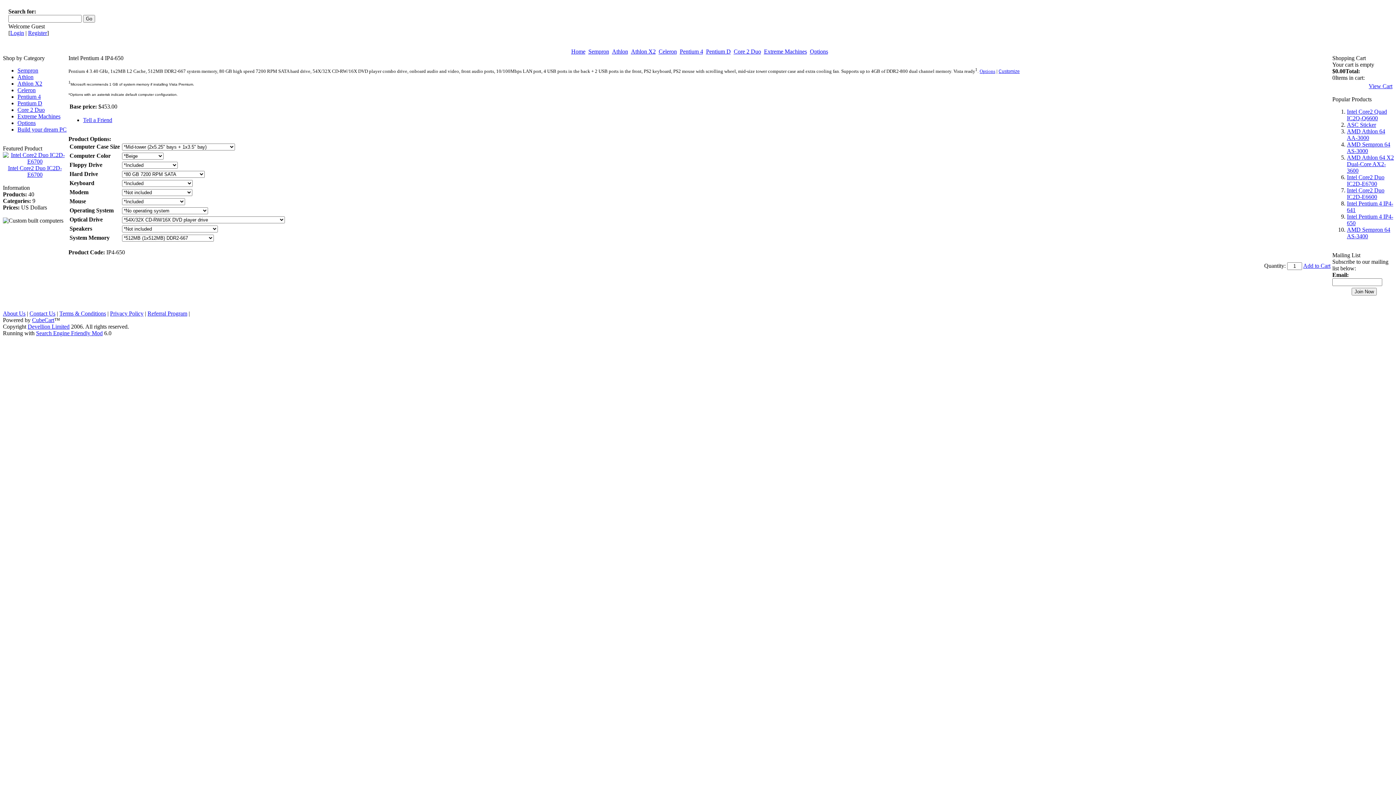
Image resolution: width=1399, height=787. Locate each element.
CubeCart (43, 320)
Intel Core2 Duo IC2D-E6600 (1365, 193)
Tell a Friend (97, 120)
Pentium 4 (691, 51)
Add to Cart (1317, 266)
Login (17, 33)
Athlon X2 (643, 51)
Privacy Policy (127, 313)
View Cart (1380, 86)
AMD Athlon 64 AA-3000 (1366, 134)
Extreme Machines (785, 51)
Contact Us (42, 313)
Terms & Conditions (82, 313)
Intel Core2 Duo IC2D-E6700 (35, 171)
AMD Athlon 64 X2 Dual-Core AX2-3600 (1370, 164)
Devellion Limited (49, 327)
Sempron (598, 51)
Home (578, 51)
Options (819, 51)
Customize (1009, 71)
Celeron (668, 51)
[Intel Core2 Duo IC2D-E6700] (35, 161)
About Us (14, 313)
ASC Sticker (1361, 125)
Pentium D (718, 51)
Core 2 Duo (747, 51)
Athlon (620, 51)
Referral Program (167, 313)
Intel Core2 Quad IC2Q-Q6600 (1367, 115)
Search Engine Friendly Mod (69, 333)
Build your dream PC (42, 129)
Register (37, 33)
